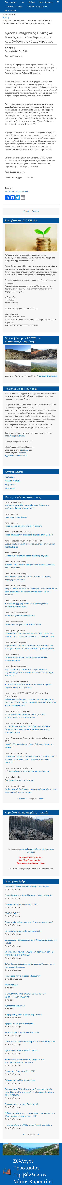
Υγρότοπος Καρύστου (15, 1006)
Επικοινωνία (10, 10)
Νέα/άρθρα (10, 477)
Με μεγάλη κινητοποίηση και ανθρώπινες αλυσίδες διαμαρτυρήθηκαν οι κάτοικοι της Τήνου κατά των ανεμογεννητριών (27, 729)
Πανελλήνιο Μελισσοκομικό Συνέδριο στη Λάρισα (27, 886)
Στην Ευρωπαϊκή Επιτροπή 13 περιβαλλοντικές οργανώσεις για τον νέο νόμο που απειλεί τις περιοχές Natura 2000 (29, 672)
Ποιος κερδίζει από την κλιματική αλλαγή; (23, 526)
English (35, 211)
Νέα (22, 2)
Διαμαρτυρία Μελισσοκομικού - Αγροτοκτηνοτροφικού (29, 922)
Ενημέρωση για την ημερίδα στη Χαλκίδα (23, 1014)
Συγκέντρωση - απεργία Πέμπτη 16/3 (21, 1104)
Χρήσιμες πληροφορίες (37, 6)
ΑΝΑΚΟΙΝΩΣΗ (11, 985)
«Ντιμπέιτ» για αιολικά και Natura (20, 615)
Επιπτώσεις (10, 488)
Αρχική (6, 17)
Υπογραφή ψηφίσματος (47, 376)
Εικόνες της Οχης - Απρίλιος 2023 (20, 1071)
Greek (26, 211)
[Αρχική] (8, 1171)
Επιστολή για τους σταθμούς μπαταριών (23, 931)
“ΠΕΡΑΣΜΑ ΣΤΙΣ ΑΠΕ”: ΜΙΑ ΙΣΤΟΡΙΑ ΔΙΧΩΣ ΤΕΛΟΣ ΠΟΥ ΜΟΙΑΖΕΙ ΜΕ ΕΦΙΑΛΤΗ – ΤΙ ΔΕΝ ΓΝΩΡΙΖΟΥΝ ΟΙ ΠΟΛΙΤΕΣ (31, 759)
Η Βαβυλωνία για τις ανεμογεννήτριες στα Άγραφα (27, 771)
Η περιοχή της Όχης (14, 6)
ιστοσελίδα (23, 450)
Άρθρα (32, 2)
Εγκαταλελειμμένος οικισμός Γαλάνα (21, 1050)
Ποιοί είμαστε (11, 2)
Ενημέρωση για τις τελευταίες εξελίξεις (22, 904)
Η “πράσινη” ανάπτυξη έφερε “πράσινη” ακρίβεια (26, 556)
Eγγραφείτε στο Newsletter (16, 456)
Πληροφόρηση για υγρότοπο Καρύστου (23, 976)
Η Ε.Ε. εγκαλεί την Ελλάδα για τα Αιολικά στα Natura (28, 1125)
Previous (5, 1147)
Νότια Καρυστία (46, 2)
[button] (57, 2)
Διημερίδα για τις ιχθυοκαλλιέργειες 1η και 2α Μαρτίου (29, 895)
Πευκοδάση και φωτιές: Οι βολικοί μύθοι (23, 624)
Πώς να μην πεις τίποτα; (16, 517)
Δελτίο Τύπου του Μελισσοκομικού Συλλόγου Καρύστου (30, 1041)
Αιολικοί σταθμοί (12, 481)
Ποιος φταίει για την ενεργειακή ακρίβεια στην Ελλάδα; (29, 535)
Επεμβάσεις (10, 484)
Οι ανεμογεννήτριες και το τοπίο (19, 780)
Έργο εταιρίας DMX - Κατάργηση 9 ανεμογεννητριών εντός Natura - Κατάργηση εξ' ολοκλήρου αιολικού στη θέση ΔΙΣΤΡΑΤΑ (29, 1092)
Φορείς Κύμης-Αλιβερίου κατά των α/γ (22, 1032)
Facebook (22, 453)
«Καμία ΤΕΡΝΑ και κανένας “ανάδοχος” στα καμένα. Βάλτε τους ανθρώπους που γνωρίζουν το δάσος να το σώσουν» (31, 591)
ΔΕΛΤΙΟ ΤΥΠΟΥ (12, 913)
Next (56, 1147)
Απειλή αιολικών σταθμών (16, 191)
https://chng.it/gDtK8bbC (15, 436)
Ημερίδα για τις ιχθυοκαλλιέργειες (19, 1023)
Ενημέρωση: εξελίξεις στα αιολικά (20, 1080)
